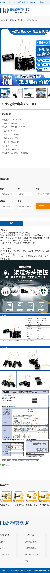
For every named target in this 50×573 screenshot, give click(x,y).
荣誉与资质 (4, 554)
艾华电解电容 (30, 542)
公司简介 (4, 535)
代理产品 (19, 20)
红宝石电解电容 (31, 20)
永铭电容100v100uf (44, 505)
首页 (11, 20)
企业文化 (3, 548)
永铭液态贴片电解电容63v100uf (6, 505)
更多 (27, 561)
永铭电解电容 (30, 548)
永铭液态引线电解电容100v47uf (31, 505)
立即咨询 (43, 206)
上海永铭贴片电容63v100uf (18, 505)
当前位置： (19, 20)
